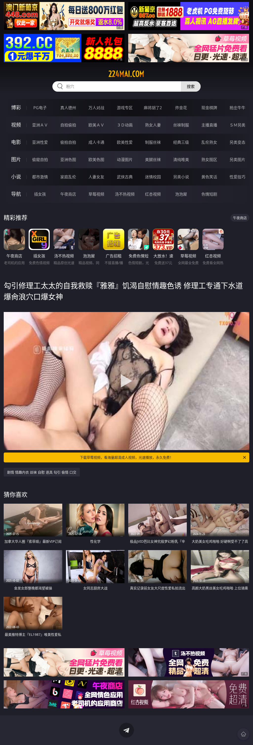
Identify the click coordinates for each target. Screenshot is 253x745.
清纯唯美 (181, 159)
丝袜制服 (181, 125)
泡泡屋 (181, 194)
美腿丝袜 (153, 159)
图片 (16, 159)
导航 (16, 194)
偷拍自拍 (68, 142)
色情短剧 (209, 194)
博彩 (16, 107)
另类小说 (181, 177)
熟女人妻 (153, 125)
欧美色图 (96, 159)
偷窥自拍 (40, 159)
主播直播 (209, 125)
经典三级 (181, 142)
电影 (16, 142)
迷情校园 (153, 177)
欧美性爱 (125, 142)
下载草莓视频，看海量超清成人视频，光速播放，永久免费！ (126, 457)
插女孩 (40, 194)
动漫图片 (125, 159)
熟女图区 (209, 159)
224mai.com (126, 74)
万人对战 (96, 107)
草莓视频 (96, 194)
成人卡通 (96, 142)
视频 (16, 125)
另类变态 (237, 142)
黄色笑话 (209, 177)
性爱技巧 (237, 177)
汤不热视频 (125, 194)
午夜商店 (68, 194)
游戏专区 (125, 107)
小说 (16, 176)
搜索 (191, 86)
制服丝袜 (153, 142)
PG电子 (40, 107)
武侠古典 (125, 177)
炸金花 (181, 107)
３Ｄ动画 (125, 125)
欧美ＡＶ (96, 125)
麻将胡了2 (153, 107)
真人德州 (68, 107)
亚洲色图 (68, 159)
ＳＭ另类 (237, 125)
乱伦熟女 (209, 142)
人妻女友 (96, 177)
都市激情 (40, 177)
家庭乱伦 (68, 177)
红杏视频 (153, 194)
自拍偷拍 (68, 125)
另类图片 (237, 159)
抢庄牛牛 (237, 107)
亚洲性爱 (40, 142)
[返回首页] (243, 734)
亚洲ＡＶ (40, 125)
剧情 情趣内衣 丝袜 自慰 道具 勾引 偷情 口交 (41, 472)
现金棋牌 (209, 107)
